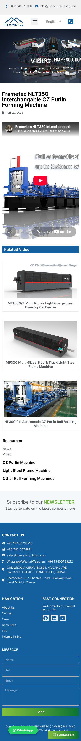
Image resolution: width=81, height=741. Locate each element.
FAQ (5, 631)
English (51, 21)
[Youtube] (63, 618)
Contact (7, 613)
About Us (8, 607)
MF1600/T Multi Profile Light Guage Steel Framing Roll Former (40, 305)
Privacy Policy (11, 636)
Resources (9, 625)
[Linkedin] (54, 618)
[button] (34, 21)
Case (5, 619)
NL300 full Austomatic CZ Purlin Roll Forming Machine (40, 424)
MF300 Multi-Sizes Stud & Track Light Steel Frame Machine (40, 364)
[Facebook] (46, 618)
